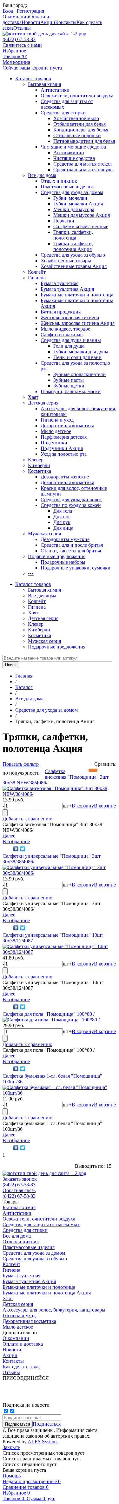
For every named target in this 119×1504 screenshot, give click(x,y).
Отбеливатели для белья (79, 124)
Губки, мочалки (70, 198)
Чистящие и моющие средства (73, 146)
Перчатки (63, 220)
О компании (16, 16)
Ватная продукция (61, 311)
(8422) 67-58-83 (19, 39)
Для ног (61, 516)
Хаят (33, 397)
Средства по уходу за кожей (71, 505)
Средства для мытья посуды (83, 169)
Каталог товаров (33, 78)
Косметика (39, 471)
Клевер (35, 459)
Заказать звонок (20, 1179)
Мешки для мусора (73, 209)
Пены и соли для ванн (77, 357)
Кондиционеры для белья (80, 129)
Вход (8, 11)
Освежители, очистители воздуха (77, 95)
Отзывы (22, 28)
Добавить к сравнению (27, 818)
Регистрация (30, 11)
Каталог (24, 687)
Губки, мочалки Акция (78, 203)
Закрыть (11, 1447)
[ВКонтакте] (16, 849)
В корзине (105, 805)
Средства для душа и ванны (71, 340)
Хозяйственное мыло (76, 118)
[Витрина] (93, 770)
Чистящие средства (74, 158)
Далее (9, 835)
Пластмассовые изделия (67, 186)
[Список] (112, 770)
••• (31, 573)
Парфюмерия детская (64, 437)
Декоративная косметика (67, 425)
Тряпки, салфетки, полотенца (73, 235)
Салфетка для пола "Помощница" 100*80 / (49, 1014)
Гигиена (37, 277)
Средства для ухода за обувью (73, 255)
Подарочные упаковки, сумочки (75, 567)
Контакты (65, 22)
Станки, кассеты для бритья (71, 550)
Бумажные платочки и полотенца (77, 294)
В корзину (83, 805)
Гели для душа (68, 346)
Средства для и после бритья (72, 545)
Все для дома (42, 175)
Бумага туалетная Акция (67, 289)
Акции (47, 22)
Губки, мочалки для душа (80, 351)
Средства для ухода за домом (72, 192)
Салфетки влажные (62, 334)
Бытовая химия (44, 84)
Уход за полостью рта (64, 454)
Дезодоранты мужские (65, 539)
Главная (23, 676)
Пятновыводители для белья (84, 141)
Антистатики (55, 90)
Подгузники (54, 442)
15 (108, 1166)
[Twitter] (22, 849)
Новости (31, 22)
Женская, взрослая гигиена (70, 317)
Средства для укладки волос (71, 499)
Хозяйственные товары (66, 260)
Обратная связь (19, 1190)
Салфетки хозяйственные (80, 226)
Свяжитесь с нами (22, 45)
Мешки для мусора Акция (81, 215)
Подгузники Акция (62, 448)
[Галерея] (102, 770)
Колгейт (37, 272)
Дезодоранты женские (65, 476)
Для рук (61, 522)
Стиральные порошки (77, 135)
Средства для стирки (63, 112)
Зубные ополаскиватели (79, 374)
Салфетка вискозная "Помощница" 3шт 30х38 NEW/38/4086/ (56, 777)
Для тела (62, 511)
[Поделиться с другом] (7, 849)
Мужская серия (44, 533)
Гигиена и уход (57, 420)
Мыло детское (56, 431)
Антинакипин (68, 152)
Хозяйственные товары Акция (74, 266)
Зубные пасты (68, 380)
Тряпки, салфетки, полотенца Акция (73, 246)
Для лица (63, 528)
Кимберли (39, 465)
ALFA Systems (43, 1441)
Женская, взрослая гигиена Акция (78, 323)
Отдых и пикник (59, 181)
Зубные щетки (68, 385)
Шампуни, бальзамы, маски (71, 391)
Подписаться (47, 1424)
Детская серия (43, 402)
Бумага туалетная (59, 283)
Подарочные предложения (56, 556)
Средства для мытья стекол (82, 164)
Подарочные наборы (63, 562)
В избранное (16, 841)
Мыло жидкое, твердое (65, 329)
